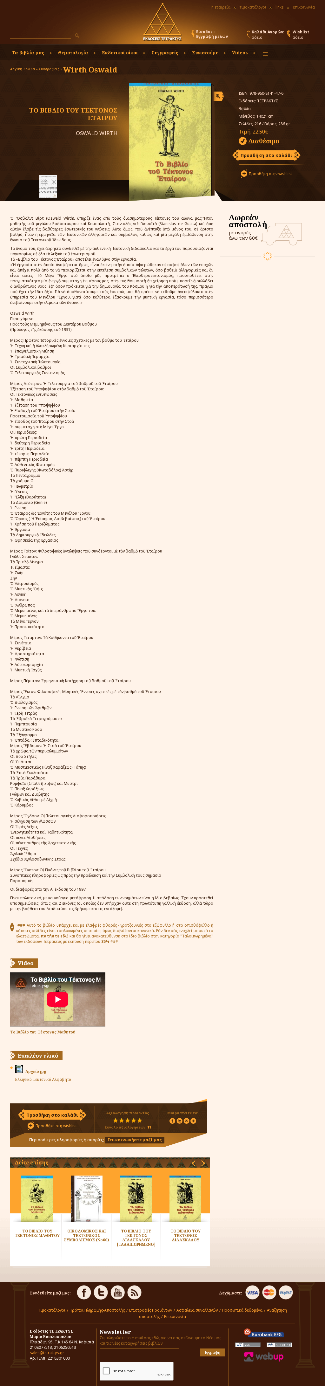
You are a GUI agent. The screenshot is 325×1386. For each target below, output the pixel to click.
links (279, 7)
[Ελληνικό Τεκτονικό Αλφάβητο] (48, 187)
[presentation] (194, 1163)
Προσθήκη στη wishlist (56, 1126)
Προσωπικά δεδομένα (242, 1310)
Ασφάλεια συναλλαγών (197, 1310)
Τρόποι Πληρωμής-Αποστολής (97, 1310)
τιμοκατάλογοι (253, 7)
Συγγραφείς (49, 68)
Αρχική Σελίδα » (24, 68)
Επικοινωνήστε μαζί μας (135, 1139)
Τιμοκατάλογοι (51, 1310)
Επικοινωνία (175, 1316)
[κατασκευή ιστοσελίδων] (263, 1360)
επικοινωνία (304, 7)
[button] (77, 35)
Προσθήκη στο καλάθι (266, 155)
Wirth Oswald (90, 69)
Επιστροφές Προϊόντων (150, 1310)
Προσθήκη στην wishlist (270, 173)
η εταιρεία (220, 7)
